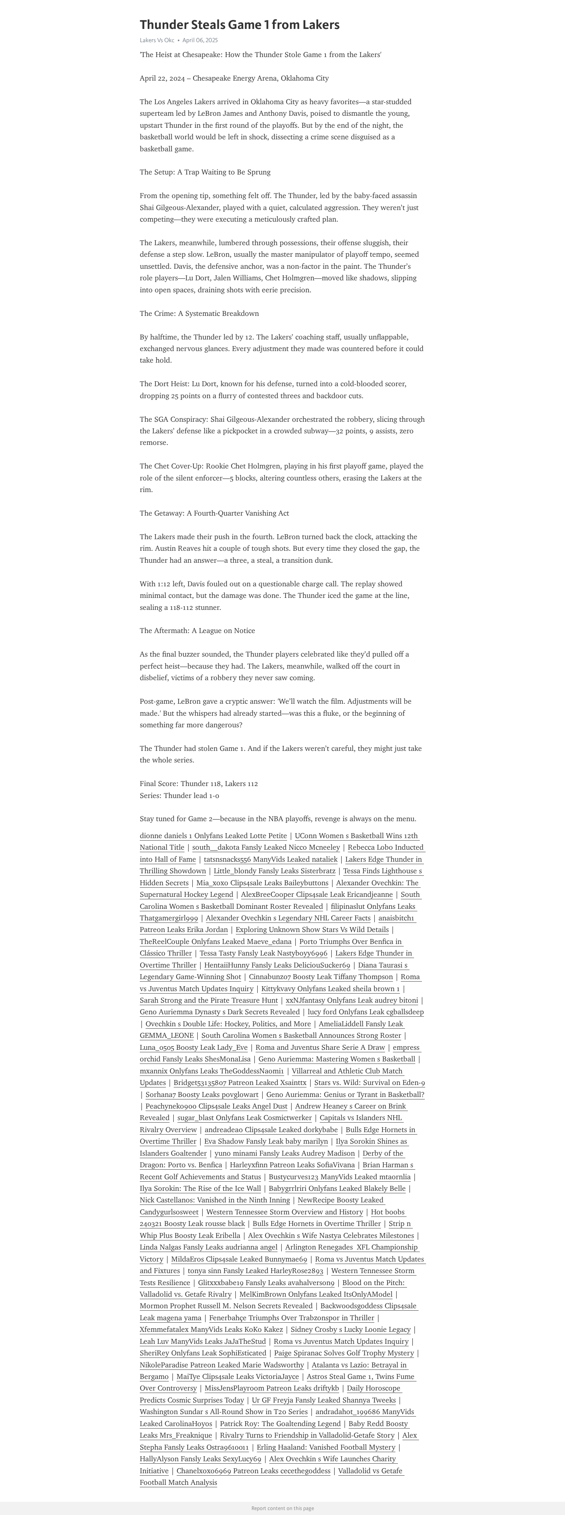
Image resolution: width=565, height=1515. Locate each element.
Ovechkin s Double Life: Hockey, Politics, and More (228, 1023)
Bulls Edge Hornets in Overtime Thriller (317, 1223)
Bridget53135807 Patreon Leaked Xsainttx (240, 1082)
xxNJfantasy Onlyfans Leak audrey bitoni (352, 1000)
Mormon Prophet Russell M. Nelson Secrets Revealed (226, 1305)
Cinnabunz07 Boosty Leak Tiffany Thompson (321, 976)
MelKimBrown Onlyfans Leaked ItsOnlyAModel (316, 1294)
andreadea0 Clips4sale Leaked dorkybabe (271, 1129)
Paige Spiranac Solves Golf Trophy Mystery (344, 1352)
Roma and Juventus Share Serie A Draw (320, 1047)
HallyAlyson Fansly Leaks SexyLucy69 (200, 1458)
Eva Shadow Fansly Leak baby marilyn (266, 1141)
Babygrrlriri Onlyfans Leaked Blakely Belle (337, 1188)
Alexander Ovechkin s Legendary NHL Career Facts (288, 917)
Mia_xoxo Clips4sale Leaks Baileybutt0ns (262, 882)
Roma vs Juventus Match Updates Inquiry (341, 1341)
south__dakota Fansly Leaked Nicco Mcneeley (266, 847)
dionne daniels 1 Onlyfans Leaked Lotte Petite (213, 835)
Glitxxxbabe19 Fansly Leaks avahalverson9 (266, 1282)
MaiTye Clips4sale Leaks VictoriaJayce (238, 1376)
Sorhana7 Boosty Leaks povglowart (202, 1094)
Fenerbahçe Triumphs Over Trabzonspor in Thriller (291, 1317)
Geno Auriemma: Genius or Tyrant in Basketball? (345, 1094)
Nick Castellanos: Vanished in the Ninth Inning (215, 1199)
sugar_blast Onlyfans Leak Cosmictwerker (244, 1117)
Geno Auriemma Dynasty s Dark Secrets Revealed (220, 1011)
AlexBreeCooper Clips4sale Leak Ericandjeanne (317, 894)
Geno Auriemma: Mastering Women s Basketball (337, 1058)
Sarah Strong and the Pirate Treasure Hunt (209, 1000)
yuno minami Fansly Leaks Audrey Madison (285, 1153)
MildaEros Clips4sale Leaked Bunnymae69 (239, 1259)
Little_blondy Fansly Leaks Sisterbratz (274, 870)
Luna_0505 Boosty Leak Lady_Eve (194, 1047)
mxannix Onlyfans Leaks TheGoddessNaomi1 (212, 1070)
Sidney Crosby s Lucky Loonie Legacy (351, 1329)
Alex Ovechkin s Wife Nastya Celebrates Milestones (331, 1235)
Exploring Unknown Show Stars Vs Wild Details (312, 929)
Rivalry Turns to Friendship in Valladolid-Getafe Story (307, 1435)
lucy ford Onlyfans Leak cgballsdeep (366, 1011)
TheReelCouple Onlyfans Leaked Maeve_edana (216, 941)
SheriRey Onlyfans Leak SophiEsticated (203, 1352)
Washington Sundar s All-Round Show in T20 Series (224, 1411)
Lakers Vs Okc (157, 40)
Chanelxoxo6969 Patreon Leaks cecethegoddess (253, 1470)
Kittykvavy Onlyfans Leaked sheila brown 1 (330, 988)
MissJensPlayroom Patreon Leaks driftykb (272, 1388)
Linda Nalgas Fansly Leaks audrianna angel (209, 1247)
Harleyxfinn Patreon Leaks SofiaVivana (292, 1164)
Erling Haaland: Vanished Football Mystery (326, 1447)
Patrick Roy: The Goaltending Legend (280, 1423)
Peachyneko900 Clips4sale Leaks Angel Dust (216, 1106)
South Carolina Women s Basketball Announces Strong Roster (301, 1035)
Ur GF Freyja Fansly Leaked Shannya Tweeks (324, 1400)
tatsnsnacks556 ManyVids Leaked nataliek (271, 859)
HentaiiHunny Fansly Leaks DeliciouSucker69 (277, 965)
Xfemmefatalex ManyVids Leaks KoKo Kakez (211, 1329)
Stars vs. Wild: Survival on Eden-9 (369, 1082)
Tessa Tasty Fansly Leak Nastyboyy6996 (264, 953)
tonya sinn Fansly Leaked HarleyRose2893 (255, 1270)
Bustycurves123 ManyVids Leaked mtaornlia (340, 1176)
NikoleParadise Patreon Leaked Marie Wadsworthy (222, 1364)
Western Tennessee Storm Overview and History (284, 1211)
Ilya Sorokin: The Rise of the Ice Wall (200, 1188)
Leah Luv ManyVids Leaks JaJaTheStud (203, 1341)
